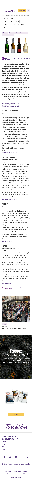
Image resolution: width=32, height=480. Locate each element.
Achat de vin (4, 32)
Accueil (3, 15)
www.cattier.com (7, 283)
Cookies (25, 471)
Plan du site (8, 471)
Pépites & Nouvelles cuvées (21, 32)
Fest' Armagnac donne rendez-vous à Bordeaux (16, 328)
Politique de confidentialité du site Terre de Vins (16, 473)
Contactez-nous (9, 436)
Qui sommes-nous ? (10, 439)
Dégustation (8, 15)
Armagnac (4, 324)
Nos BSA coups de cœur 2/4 (10, 106)
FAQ (3, 444)
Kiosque (5, 442)
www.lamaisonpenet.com (10, 199)
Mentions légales (17, 471)
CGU (3, 447)
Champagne (11, 32)
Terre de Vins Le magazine (7, 35)
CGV (3, 449)
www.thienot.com (7, 241)
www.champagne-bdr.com (10, 152)
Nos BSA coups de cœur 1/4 (10, 104)
